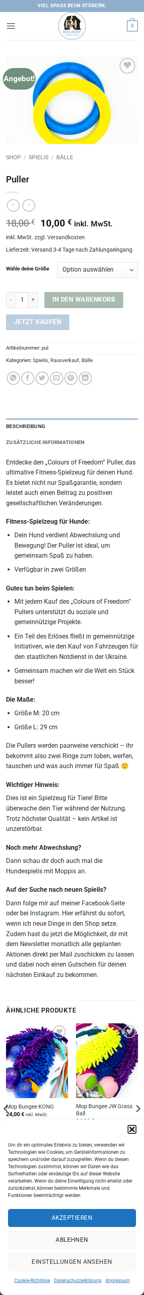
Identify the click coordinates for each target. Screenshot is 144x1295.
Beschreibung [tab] (25, 426)
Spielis (38, 157)
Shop (13, 157)
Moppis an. (70, 871)
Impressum (118, 1280)
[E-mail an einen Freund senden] (56, 378)
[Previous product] (28, 205)
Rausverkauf (64, 360)
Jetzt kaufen (38, 322)
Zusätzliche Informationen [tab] (45, 442)
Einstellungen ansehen (72, 1261)
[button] (132, 1129)
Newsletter (35, 944)
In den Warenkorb (83, 299)
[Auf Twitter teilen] (42, 378)
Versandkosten (66, 237)
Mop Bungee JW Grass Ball (104, 1110)
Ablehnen (72, 1239)
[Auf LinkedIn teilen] (85, 378)
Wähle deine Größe (27, 269)
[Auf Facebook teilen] (27, 378)
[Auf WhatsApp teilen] (13, 378)
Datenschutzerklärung (78, 1280)
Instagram (44, 913)
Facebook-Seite (103, 903)
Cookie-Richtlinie (32, 1280)
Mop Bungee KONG (30, 1106)
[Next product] (13, 205)
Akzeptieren (72, 1217)
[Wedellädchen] (72, 26)
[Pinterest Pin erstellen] (71, 378)
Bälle (64, 157)
